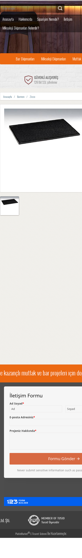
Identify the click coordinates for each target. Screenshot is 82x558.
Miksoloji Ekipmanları (53, 58)
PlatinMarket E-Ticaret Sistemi (31, 533)
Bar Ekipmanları (25, 58)
